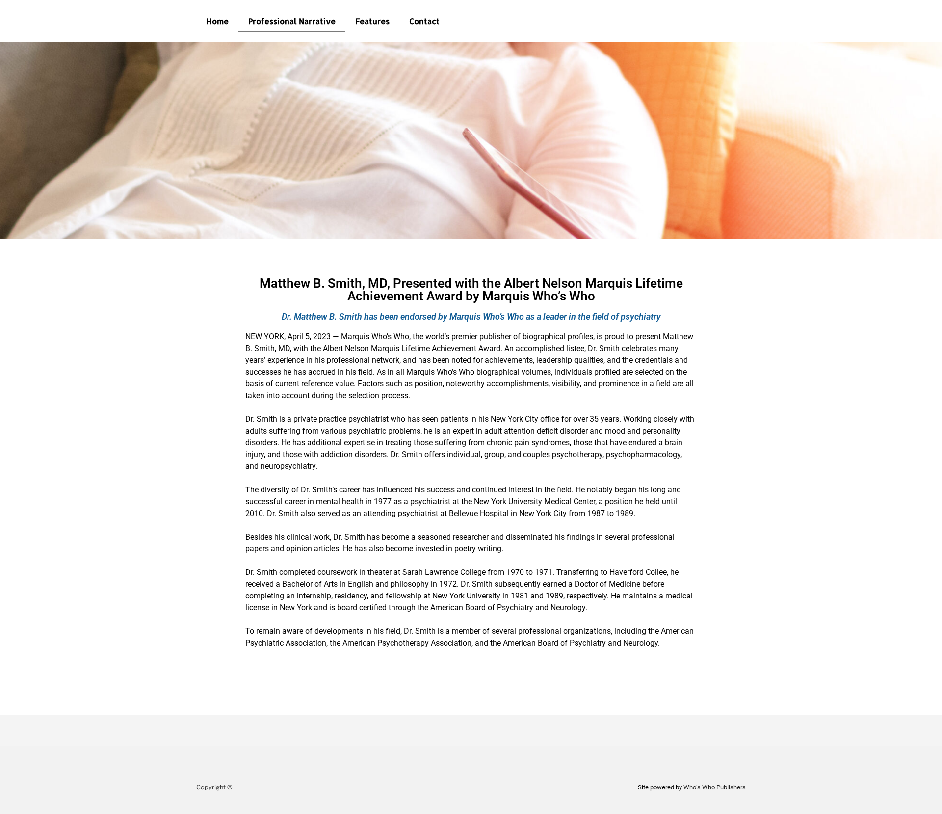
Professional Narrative (292, 21)
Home (217, 21)
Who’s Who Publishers (714, 787)
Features (372, 21)
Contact (424, 21)
